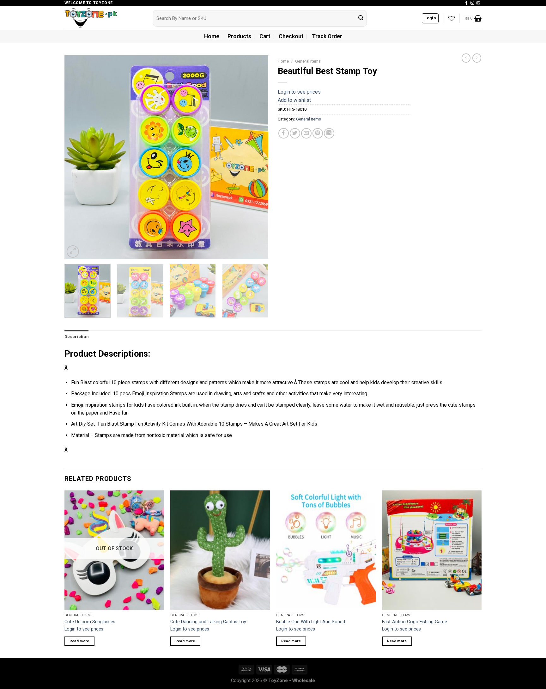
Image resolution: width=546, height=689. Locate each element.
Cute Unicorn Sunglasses (89, 621)
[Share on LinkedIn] (329, 133)
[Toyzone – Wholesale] (103, 18)
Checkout (291, 36)
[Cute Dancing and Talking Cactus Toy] (220, 550)
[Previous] (76, 157)
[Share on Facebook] (283, 133)
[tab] (76, 336)
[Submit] (360, 18)
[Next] (256, 157)
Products (239, 36)
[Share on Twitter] (295, 133)
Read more (79, 641)
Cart (264, 36)
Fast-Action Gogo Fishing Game (414, 621)
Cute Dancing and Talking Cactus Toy (208, 621)
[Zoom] (73, 251)
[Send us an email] (478, 3)
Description (76, 336)
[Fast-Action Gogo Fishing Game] (432, 550)
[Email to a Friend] (306, 133)
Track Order (327, 36)
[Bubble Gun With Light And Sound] (326, 550)
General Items (308, 61)
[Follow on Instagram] (472, 3)
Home (211, 36)
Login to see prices (299, 92)
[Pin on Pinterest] (317, 133)
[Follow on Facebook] (466, 3)
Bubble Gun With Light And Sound (310, 621)
